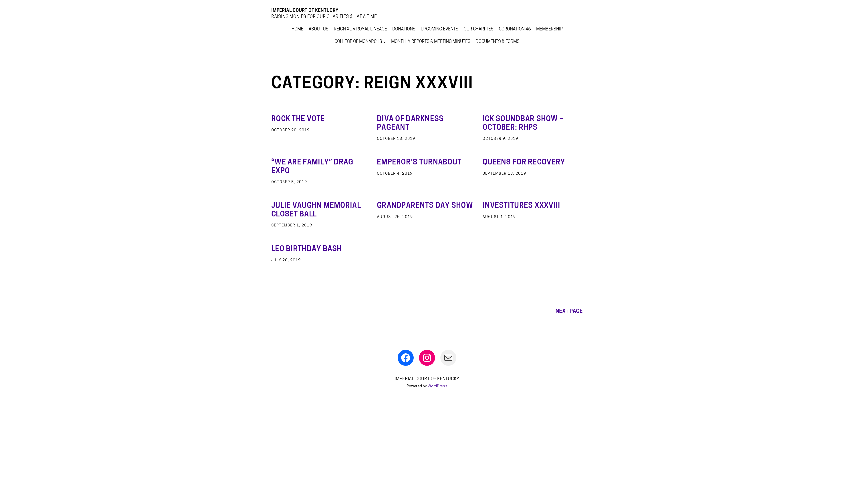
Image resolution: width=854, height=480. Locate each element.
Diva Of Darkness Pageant (410, 123)
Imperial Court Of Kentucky (304, 10)
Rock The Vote (298, 119)
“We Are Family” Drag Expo (312, 167)
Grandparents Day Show (425, 206)
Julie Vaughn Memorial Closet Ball (316, 210)
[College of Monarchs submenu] (384, 41)
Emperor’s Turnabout (419, 162)
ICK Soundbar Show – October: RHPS (523, 123)
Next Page (569, 311)
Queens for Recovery (524, 162)
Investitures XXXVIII (521, 206)
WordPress (437, 386)
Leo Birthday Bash (306, 249)
